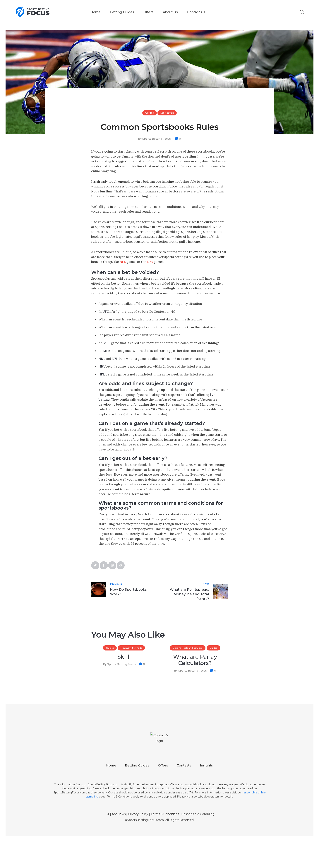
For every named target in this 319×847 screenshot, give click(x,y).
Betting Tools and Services (187, 647)
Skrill (124, 657)
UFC (105, 312)
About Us (119, 814)
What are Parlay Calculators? (195, 660)
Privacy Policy (138, 814)
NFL (123, 262)
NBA (150, 262)
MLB (106, 343)
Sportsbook (167, 112)
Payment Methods (131, 647)
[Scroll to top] (288, 816)
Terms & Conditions (165, 814)
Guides (149, 112)
